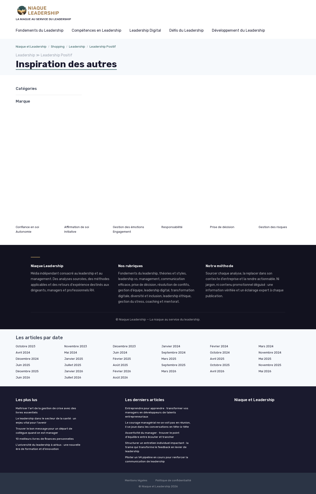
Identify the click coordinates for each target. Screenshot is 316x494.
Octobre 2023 (25, 346)
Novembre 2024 (270, 352)
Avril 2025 (217, 358)
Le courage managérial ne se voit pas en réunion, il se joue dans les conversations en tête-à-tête (157, 424)
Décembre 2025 (27, 371)
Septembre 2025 (173, 365)
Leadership (77, 46)
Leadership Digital (145, 30)
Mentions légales (136, 480)
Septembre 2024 (173, 352)
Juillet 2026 (72, 377)
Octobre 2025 (220, 365)
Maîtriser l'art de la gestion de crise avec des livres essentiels (46, 410)
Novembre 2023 (75, 346)
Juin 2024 (120, 352)
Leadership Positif (103, 46)
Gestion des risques (273, 227)
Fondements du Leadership (39, 30)
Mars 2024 (266, 346)
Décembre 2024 (27, 358)
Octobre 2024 (220, 352)
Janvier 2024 (170, 346)
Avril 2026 (217, 371)
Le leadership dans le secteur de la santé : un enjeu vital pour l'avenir (46, 420)
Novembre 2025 (270, 365)
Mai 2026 (265, 371)
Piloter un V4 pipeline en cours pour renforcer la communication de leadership (156, 459)
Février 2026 (122, 371)
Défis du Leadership (186, 30)
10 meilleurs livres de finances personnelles (45, 438)
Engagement (122, 231)
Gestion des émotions (128, 227)
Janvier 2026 (73, 371)
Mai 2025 (265, 358)
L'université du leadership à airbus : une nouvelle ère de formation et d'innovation (48, 447)
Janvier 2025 (73, 358)
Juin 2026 (23, 377)
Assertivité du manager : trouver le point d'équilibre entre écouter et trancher (152, 435)
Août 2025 (120, 365)
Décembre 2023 (124, 346)
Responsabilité (172, 227)
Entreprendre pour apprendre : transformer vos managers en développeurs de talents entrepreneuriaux (156, 412)
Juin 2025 (23, 365)
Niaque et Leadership (31, 46)
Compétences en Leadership (96, 30)
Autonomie (23, 231)
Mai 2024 (70, 352)
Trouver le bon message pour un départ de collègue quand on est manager (44, 430)
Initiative (70, 231)
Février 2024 (219, 346)
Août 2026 (120, 377)
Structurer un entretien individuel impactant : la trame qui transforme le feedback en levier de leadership (157, 447)
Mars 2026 (168, 371)
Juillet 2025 (72, 365)
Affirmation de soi (76, 227)
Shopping (58, 46)
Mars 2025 (168, 358)
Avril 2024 (23, 352)
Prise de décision (222, 227)
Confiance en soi (27, 227)
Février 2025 (122, 358)
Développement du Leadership (238, 30)
